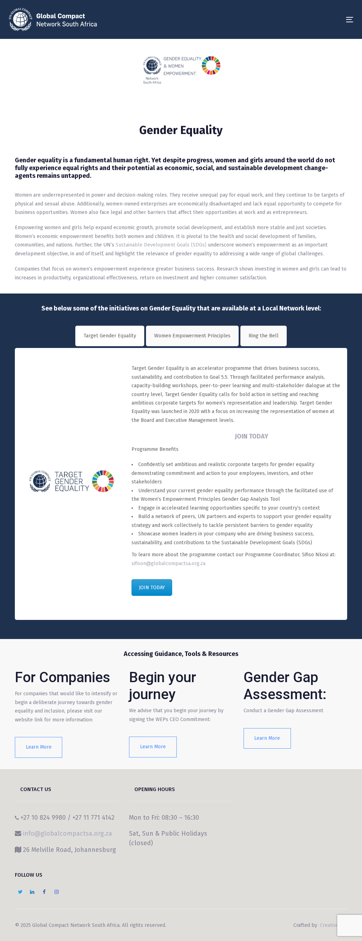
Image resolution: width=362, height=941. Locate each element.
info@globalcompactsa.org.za (67, 833)
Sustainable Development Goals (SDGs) (161, 245)
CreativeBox (333, 925)
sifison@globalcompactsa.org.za (168, 563)
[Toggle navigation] (295, 19)
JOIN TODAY (251, 436)
